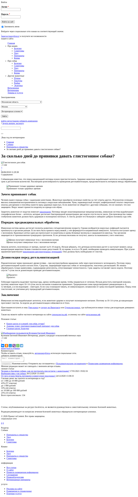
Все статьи (11, 467)
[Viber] (14, 345)
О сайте (10, 470)
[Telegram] (21, 345)
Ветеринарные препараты (18, 479)
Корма (17, 58)
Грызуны (18, 81)
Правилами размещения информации (105, 363)
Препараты (19, 56)
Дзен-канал (33, 307)
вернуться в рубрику (10, 348)
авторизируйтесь (42, 353)
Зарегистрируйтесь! (10, 36)
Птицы (17, 78)
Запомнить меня (11, 26)
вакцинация (45, 212)
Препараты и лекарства (17, 147)
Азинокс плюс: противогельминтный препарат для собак (32, 326)
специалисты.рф (59, 314)
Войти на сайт (8, 22)
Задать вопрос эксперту (13, 123)
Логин (5, 7)
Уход (16, 53)
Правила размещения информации (22, 472)
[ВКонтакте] (2, 345)
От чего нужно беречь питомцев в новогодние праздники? (28, 376)
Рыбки (17, 83)
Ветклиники (13, 88)
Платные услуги (14, 493)
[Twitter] (1, 34)
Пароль (5, 14)
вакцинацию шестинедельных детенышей (42, 252)
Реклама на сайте (14, 489)
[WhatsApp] (17, 345)
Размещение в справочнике (19, 491)
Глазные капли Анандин (17, 328)
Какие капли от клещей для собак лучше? (25, 324)
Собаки (9, 144)
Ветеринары (13, 90)
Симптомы (19, 51)
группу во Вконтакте (50, 307)
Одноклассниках (72, 307)
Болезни (18, 48)
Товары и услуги (15, 93)
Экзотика (18, 85)
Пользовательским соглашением (71, 363)
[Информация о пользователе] (28, 333)
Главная (11, 43)
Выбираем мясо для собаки (13, 373)
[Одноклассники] (6, 345)
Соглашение (12, 475)
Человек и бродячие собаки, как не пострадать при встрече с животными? (35, 371)
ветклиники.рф (93, 314)
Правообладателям (15, 477)
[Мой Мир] (10, 345)
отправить (6, 364)
